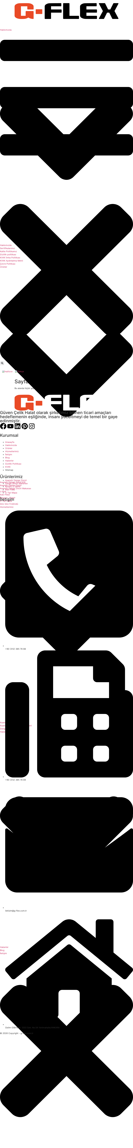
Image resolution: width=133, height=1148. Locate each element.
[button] (2, 363)
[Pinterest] (24, 426)
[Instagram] (32, 426)
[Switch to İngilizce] (7, 371)
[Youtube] (10, 426)
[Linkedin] (17, 426)
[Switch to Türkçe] (19, 371)
